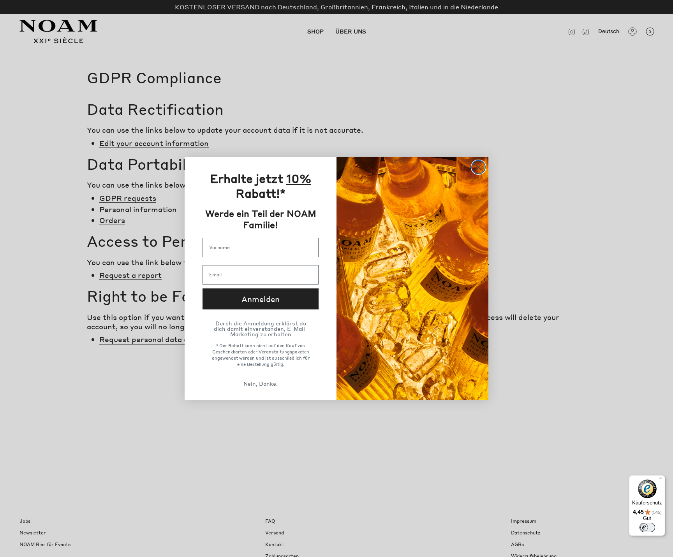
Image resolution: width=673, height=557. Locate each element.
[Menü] (660, 480)
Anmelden (260, 299)
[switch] (647, 527)
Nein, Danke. (260, 383)
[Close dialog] (478, 167)
